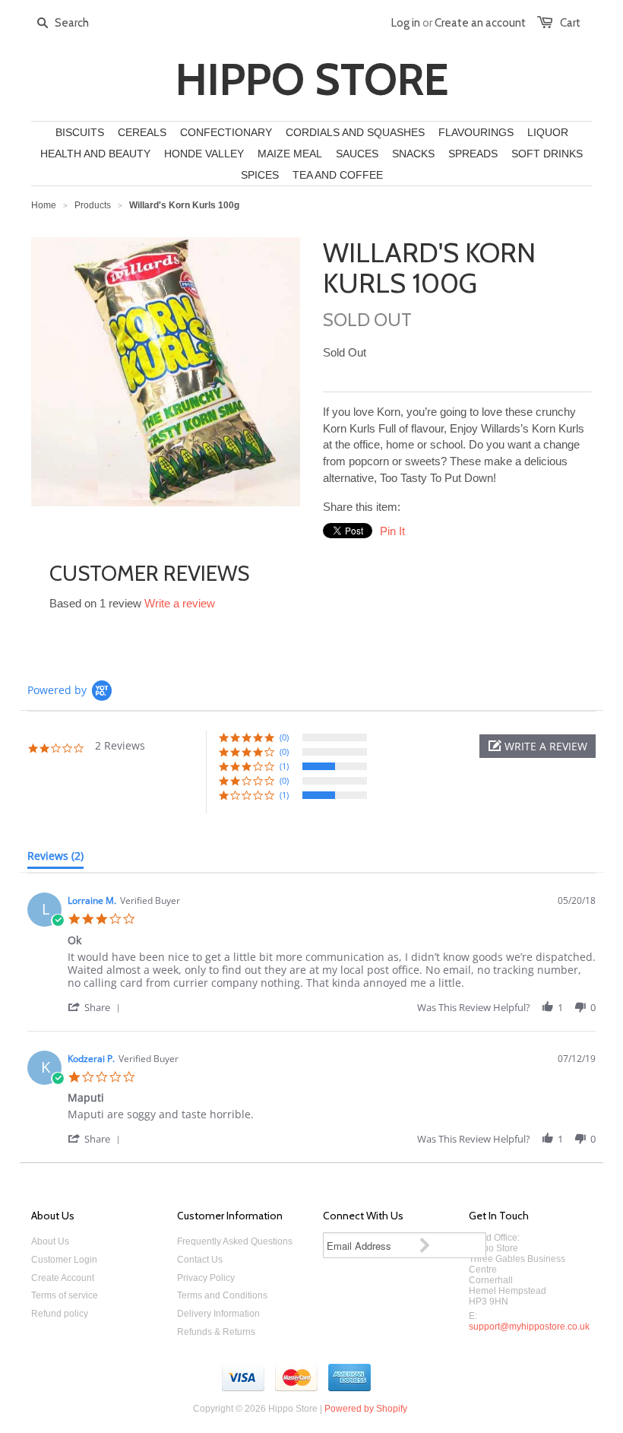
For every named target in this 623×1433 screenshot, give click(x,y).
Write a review (179, 603)
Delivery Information (218, 1313)
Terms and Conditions (222, 1295)
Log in (405, 23)
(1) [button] (284, 766)
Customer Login (64, 1259)
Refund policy (59, 1313)
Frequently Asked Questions (235, 1241)
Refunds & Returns (216, 1332)
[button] (537, 746)
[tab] (55, 859)
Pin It (392, 531)
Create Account (62, 1278)
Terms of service (64, 1295)
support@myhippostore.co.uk (529, 1326)
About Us (50, 1241)
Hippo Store (312, 80)
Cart (570, 23)
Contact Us (200, 1259)
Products (92, 205)
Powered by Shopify (365, 1408)
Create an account (480, 23)
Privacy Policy (206, 1278)
